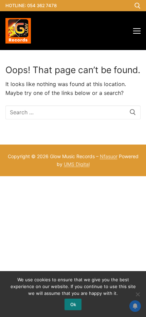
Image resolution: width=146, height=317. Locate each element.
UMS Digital (77, 164)
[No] (137, 294)
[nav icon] (137, 30)
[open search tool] (137, 6)
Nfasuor (108, 156)
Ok (73, 304)
